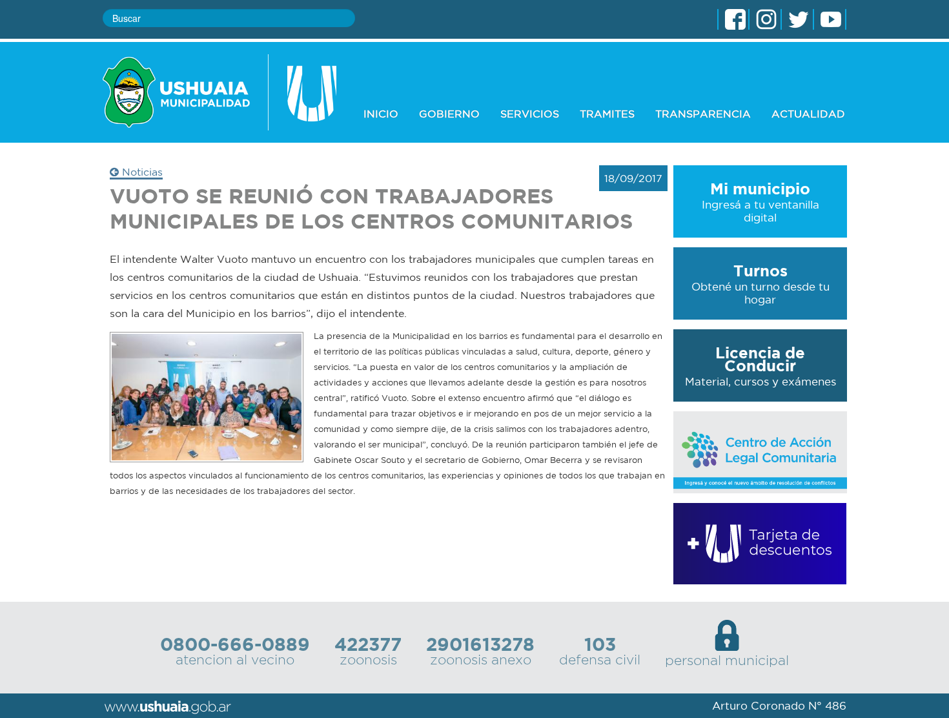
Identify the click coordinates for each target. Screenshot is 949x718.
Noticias (141, 172)
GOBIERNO (449, 113)
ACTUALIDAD (808, 113)
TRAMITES (607, 113)
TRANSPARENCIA (703, 113)
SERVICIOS (529, 113)
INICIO (380, 113)
